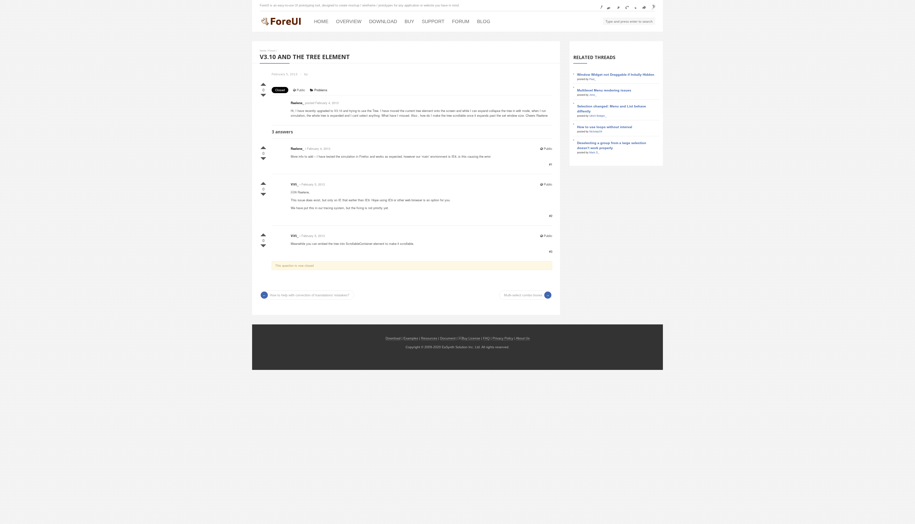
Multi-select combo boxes (523, 295)
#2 (550, 215)
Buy (409, 21)
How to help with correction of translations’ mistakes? (309, 295)
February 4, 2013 (318, 148)
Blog (483, 21)
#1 (550, 164)
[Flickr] (607, 5)
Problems (320, 90)
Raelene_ (297, 103)
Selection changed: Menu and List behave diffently (611, 108)
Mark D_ (594, 152)
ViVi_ (295, 184)
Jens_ (592, 94)
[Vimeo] (642, 5)
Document (448, 338)
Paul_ (592, 79)
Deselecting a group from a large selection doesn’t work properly (611, 145)
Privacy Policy (503, 338)
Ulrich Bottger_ (597, 115)
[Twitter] (634, 5)
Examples (410, 338)
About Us (523, 338)
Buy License (471, 338)
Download (383, 21)
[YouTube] (651, 5)
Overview (348, 21)
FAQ (486, 338)
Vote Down (263, 94)
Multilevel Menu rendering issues (604, 90)
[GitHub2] (616, 5)
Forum (460, 21)
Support (433, 21)
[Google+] (625, 5)
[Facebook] (598, 5)
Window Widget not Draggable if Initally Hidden (615, 74)
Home (321, 21)
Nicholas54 (595, 131)
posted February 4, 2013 (322, 103)
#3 (550, 251)
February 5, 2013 (313, 184)
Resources (429, 338)
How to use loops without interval (604, 127)
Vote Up (263, 83)
